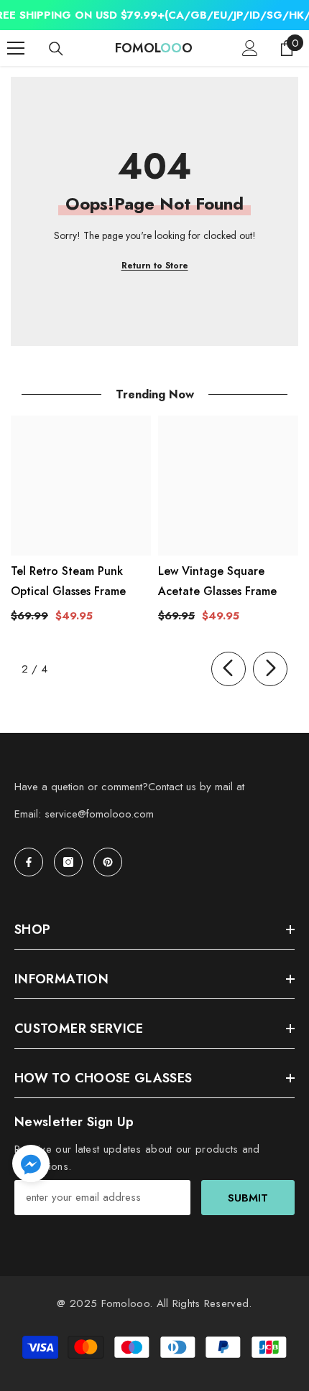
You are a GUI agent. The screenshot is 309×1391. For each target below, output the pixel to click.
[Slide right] (270, 669)
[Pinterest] (107, 862)
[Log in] (250, 48)
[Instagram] (68, 862)
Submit (248, 1198)
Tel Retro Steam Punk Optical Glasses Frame (68, 581)
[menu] (15, 48)
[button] (31, 1163)
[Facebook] (28, 862)
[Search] (56, 48)
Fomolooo (125, 1303)
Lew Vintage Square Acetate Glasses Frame (217, 581)
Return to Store (154, 265)
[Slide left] (228, 669)
